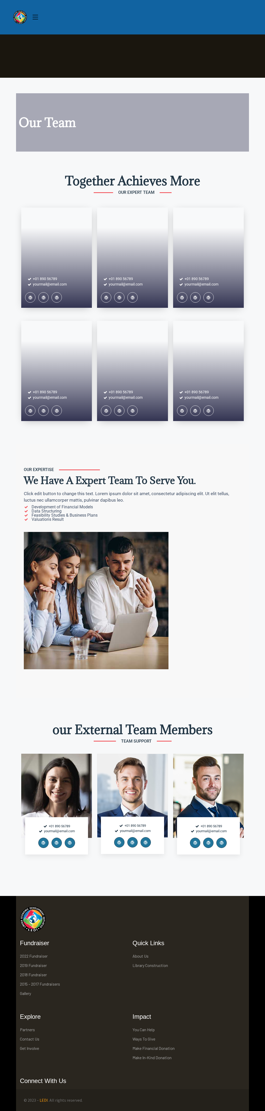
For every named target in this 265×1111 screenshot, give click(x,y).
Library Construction (150, 965)
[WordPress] (30, 297)
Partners (27, 1029)
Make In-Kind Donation (152, 1057)
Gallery (25, 993)
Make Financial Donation (153, 1048)
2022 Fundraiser (34, 955)
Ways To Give (143, 1038)
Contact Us (29, 1038)
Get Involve (29, 1048)
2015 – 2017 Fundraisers (40, 983)
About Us (140, 955)
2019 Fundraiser (33, 965)
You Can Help (143, 1029)
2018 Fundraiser (33, 974)
